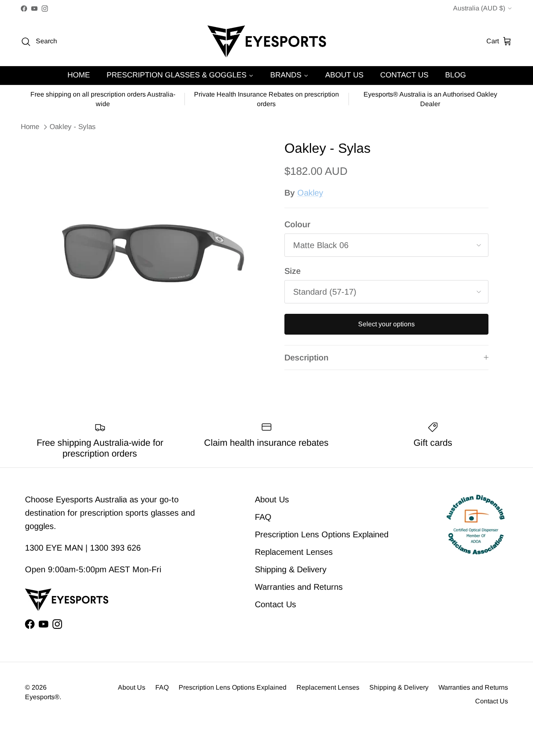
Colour (297, 224)
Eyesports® (42, 696)
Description (306, 357)
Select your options (386, 324)
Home (30, 127)
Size (292, 271)
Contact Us (275, 604)
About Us (272, 499)
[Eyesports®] (266, 41)
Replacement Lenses (294, 551)
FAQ (263, 516)
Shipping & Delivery (290, 569)
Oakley (310, 192)
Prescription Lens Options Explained (322, 534)
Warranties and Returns (299, 586)
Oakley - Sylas (73, 127)
